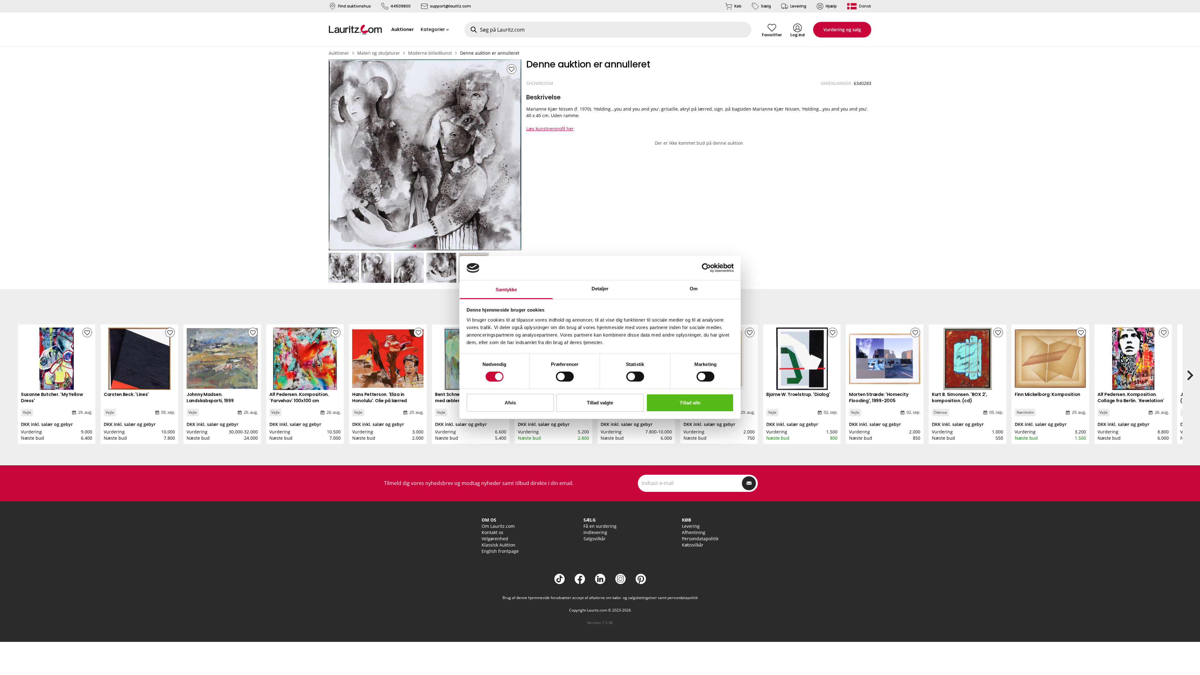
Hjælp (831, 6)
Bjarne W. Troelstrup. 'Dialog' (798, 394)
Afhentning (693, 532)
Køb (738, 6)
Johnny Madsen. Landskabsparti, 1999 (210, 397)
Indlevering (595, 532)
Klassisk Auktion (498, 545)
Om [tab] (694, 288)
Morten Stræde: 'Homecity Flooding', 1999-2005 (878, 397)
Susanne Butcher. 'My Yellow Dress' (52, 397)
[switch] (565, 377)
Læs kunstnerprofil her (550, 129)
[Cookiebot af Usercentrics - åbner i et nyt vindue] (706, 267)
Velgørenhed (495, 539)
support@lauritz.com (450, 6)
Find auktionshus (354, 6)
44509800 (400, 6)
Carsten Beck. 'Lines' (126, 394)
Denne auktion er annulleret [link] (489, 53)
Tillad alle (690, 402)
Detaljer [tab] (600, 288)
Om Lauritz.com (498, 526)
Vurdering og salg (842, 29)
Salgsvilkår (594, 539)
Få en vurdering (600, 526)
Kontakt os (492, 532)
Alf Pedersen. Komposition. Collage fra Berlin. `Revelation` (1131, 397)
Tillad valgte (600, 402)
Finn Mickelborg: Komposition (1047, 394)
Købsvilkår (692, 545)
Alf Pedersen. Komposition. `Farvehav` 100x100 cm (299, 397)
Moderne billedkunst (430, 53)
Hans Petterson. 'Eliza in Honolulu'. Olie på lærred (379, 397)
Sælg (766, 6)
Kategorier (433, 29)
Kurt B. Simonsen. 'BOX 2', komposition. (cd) (959, 397)
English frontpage (500, 551)
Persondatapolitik (700, 539)
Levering (798, 6)
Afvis (510, 402)
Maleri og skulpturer (378, 53)
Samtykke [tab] (506, 289)
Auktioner (339, 53)
